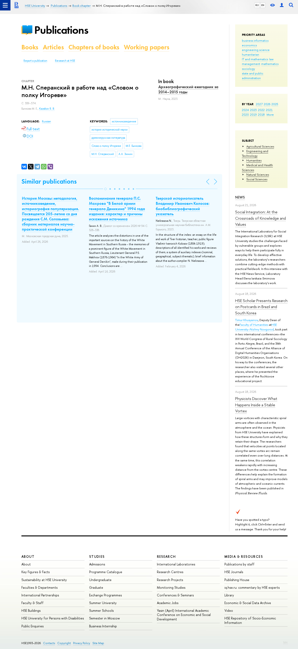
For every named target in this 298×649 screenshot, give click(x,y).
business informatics (255, 40)
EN (262, 5)
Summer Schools (101, 610)
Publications (61, 30)
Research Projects (170, 580)
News (240, 197)
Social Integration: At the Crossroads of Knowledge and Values (260, 218)
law (271, 59)
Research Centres (170, 572)
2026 (267, 104)
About (27, 556)
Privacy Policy (81, 643)
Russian (46, 121)
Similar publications (49, 181)
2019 (253, 114)
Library (229, 595)
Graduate (96, 587)
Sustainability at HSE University (44, 580)
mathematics (269, 64)
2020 (245, 114)
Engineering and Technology (255, 153)
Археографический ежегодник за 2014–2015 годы (188, 89)
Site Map (98, 643)
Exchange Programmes (105, 595)
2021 (269, 110)
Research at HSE (65, 61)
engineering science (256, 50)
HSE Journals (233, 572)
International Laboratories (176, 564)
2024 (245, 110)
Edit (285, 642)
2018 (261, 114)
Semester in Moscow (104, 618)
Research (166, 556)
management (251, 64)
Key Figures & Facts (35, 572)
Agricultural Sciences (260, 146)
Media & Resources (243, 556)
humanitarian (250, 54)
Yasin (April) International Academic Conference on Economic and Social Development (184, 614)
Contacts (49, 643)
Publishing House (236, 580)
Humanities (253, 160)
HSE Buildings (31, 610)
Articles (53, 47)
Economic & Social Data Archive (247, 603)
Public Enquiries (32, 626)
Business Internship (103, 626)
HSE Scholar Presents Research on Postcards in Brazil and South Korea (261, 307)
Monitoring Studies (171, 587)
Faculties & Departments (39, 587)
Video (228, 610)
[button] (105, 189)
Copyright (64, 643)
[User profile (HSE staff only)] (281, 5)
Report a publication (35, 61)
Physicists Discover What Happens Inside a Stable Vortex (256, 405)
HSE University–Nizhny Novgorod (256, 327)
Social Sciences (256, 179)
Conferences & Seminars (175, 595)
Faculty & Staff (32, 603)
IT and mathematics (255, 59)
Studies (97, 556)
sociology (248, 69)
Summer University (103, 603)
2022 (261, 110)
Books (29, 47)
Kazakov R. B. (47, 109)
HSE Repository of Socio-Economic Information (250, 620)
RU (257, 5)
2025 (274, 104)
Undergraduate (100, 580)
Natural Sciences (257, 174)
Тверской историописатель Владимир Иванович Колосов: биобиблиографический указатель (182, 206)
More (270, 114)
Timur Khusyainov (246, 320)
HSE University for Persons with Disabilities (52, 618)
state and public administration (252, 75)
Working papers (146, 47)
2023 (253, 110)
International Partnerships (40, 595)
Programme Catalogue (105, 572)
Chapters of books (93, 47)
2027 (259, 104)
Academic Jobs (167, 603)
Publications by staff (239, 564)
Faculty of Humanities (254, 325)
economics (249, 45)
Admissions (97, 564)
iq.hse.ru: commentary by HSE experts (252, 587)
